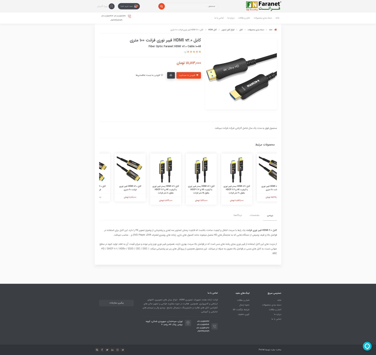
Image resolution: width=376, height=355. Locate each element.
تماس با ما (219, 18)
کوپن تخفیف (243, 314)
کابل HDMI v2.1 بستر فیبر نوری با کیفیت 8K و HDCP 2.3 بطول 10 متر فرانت (188, 189)
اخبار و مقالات (244, 18)
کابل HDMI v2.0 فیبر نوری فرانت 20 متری (152, 188)
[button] (129, 6)
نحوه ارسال (244, 305)
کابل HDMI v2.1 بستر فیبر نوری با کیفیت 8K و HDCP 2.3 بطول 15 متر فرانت (223, 189)
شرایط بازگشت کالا (241, 309)
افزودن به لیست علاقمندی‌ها (148, 75)
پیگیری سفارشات (116, 303)
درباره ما (230, 18)
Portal (262, 349)
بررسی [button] (270, 215)
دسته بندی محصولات (263, 18)
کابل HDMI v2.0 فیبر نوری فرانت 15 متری (117, 188)
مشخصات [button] (254, 215)
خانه (277, 18)
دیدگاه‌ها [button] (238, 215)
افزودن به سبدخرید (187, 75)
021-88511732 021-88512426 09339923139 (113, 18)
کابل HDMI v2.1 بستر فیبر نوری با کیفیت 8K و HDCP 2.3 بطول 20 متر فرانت (259, 189)
